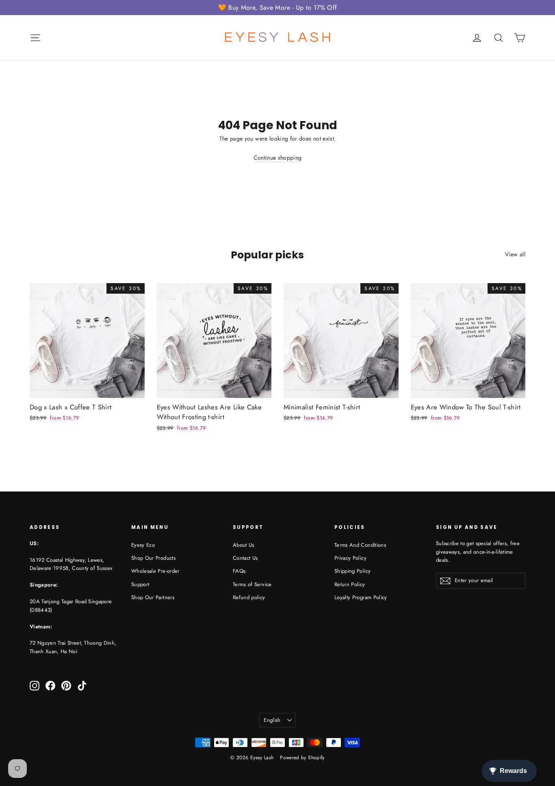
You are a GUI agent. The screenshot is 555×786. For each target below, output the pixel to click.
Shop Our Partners (152, 597)
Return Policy (349, 584)
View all (515, 254)
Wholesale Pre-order (155, 571)
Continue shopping (278, 158)
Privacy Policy (350, 558)
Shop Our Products (153, 558)
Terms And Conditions (360, 545)
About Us (243, 545)
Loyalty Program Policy (360, 597)
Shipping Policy (352, 571)
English (272, 720)
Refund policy (249, 597)
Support (140, 584)
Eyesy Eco (143, 545)
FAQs (239, 571)
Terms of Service (252, 584)
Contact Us (245, 558)
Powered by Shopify (302, 757)
